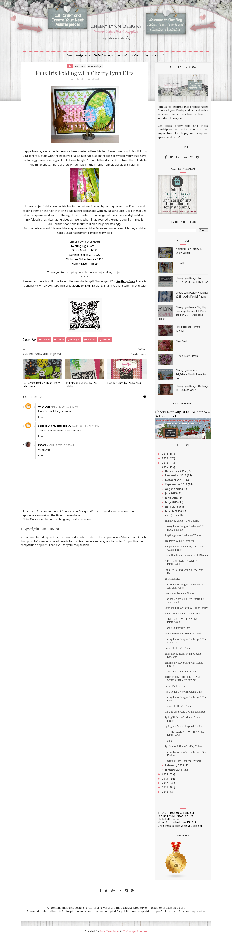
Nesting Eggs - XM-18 (84, 246)
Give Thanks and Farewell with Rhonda (186, 555)
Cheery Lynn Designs (88, 286)
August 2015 (173, 489)
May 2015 (171, 502)
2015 (165, 467)
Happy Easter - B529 (85, 263)
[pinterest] (197, 157)
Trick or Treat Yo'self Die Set (176, 813)
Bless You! (181, 341)
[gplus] (178, 157)
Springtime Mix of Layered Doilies (183, 726)
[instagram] (191, 157)
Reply (40, 417)
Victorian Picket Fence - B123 (84, 259)
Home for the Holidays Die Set (177, 822)
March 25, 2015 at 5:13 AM (64, 406)
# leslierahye (94, 66)
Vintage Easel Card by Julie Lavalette (185, 711)
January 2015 (174, 770)
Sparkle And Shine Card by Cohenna (184, 746)
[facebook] (166, 157)
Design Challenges (104, 55)
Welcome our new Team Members (183, 633)
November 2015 (176, 475)
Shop (145, 55)
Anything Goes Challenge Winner (183, 535)
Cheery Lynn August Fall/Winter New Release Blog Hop (191, 374)
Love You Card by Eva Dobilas (124, 382)
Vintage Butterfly (174, 515)
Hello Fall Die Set (169, 819)
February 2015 (175, 765)
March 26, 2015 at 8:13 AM (85, 426)
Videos (135, 55)
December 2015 (176, 471)
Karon (42, 445)
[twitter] (171, 157)
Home (69, 55)
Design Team (83, 55)
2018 (165, 454)
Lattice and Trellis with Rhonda (181, 671)
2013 (165, 778)
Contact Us (159, 55)
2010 (165, 792)
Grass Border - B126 (84, 250)
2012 (165, 783)
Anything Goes (125, 281)
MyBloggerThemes (135, 931)
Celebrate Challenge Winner (180, 593)
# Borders (80, 66)
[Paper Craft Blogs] (176, 860)
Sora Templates (110, 931)
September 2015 (176, 484)
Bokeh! (169, 740)
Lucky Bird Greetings (176, 686)
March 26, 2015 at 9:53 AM (60, 445)
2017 (165, 458)
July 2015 (171, 493)
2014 (165, 774)
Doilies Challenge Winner (178, 706)
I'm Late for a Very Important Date (183, 691)
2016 (165, 463)
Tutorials (123, 55)
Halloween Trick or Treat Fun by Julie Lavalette (41, 384)
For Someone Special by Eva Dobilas (81, 384)
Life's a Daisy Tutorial (187, 356)
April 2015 (172, 507)
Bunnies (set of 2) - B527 (84, 255)
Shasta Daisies (172, 578)
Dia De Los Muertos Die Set (175, 816)
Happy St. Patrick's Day (177, 627)
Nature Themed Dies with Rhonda (183, 613)
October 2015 (174, 480)
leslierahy (62, 151)
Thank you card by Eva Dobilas (182, 520)
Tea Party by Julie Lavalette (179, 540)
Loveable (180, 263)
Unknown (44, 406)
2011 (165, 787)
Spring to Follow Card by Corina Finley (186, 607)
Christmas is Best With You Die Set (180, 826)
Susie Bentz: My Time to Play (54, 426)
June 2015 (172, 498)
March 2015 (173, 511)
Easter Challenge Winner (178, 648)
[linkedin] (185, 157)
